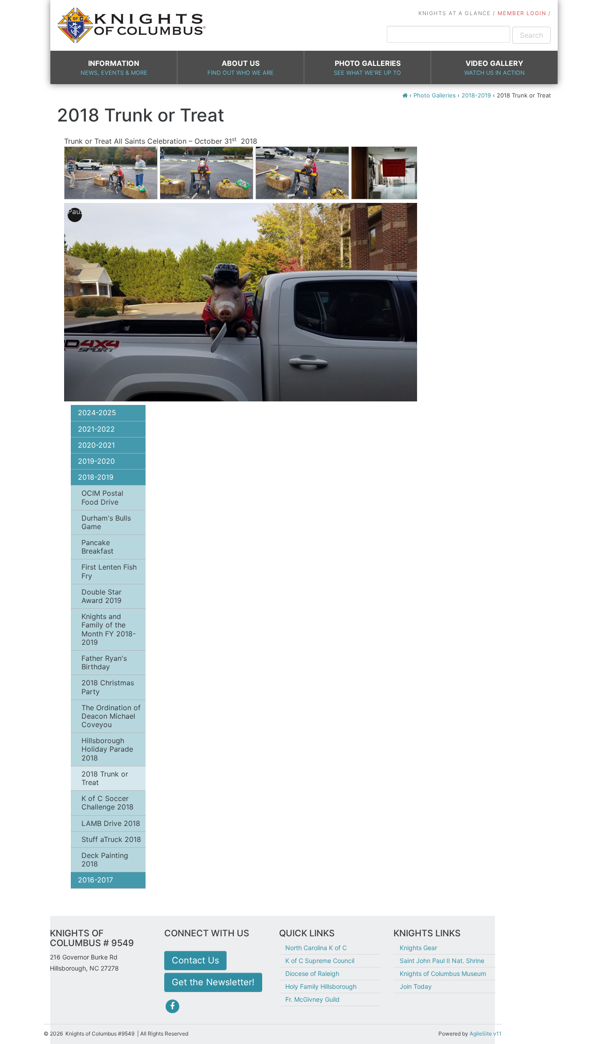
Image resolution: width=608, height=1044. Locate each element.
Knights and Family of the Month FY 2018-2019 (108, 629)
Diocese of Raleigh (312, 973)
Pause (75, 211)
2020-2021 (96, 445)
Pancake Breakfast (97, 546)
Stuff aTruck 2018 (111, 839)
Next (430, 169)
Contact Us (195, 960)
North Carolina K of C (316, 947)
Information (114, 67)
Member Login (522, 13)
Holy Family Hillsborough (321, 986)
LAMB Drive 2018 (110, 823)
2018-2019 (476, 95)
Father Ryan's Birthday (104, 662)
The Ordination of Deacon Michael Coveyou (111, 716)
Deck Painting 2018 (104, 859)
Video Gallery (494, 67)
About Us (240, 67)
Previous (51, 169)
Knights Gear (418, 947)
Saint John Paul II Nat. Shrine (442, 960)
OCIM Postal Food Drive (102, 497)
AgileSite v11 (486, 1033)
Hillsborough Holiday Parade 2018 (107, 749)
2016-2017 (95, 879)
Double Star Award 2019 (101, 596)
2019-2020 (96, 461)
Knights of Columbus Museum (443, 973)
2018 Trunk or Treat (104, 778)
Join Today (416, 986)
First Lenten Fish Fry (109, 571)
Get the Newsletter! (213, 982)
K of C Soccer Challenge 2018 (107, 802)
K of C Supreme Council (319, 960)
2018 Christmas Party (107, 687)
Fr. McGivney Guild (312, 999)
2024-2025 (97, 412)
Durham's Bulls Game (106, 522)
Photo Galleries (367, 67)
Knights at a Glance (454, 13)
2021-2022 (96, 429)
